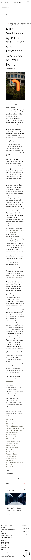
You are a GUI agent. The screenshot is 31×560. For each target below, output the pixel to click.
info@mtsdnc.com (7, 535)
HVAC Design (9, 470)
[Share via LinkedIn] (14, 478)
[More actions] (24, 24)
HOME (3, 541)
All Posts (7, 15)
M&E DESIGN (5, 7)
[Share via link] (18, 478)
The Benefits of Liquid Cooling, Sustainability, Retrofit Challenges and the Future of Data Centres (15, 509)
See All (23, 490)
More (13, 15)
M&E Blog (5, 550)
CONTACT (5, 547)
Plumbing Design (10, 473)
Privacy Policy (4, 552)
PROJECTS (5, 543)
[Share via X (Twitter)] (11, 478)
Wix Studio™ (14, 556)
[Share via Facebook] (7, 478)
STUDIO (4, 545)
